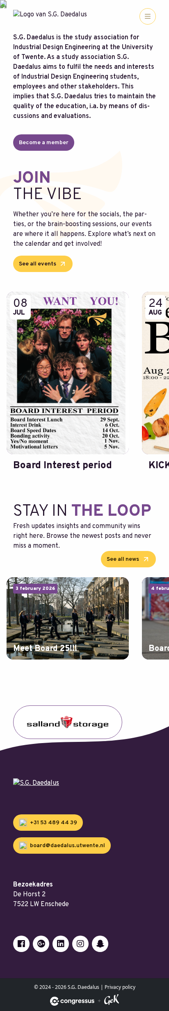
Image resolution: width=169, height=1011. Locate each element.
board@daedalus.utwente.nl (67, 845)
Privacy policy (120, 987)
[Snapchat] (100, 944)
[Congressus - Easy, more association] (72, 1001)
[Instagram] (80, 944)
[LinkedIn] (61, 944)
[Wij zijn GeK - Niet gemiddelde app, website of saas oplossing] (111, 1001)
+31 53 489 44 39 (53, 822)
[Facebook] (21, 944)
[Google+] (41, 944)
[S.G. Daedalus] (84, 783)
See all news (123, 559)
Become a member (44, 142)
